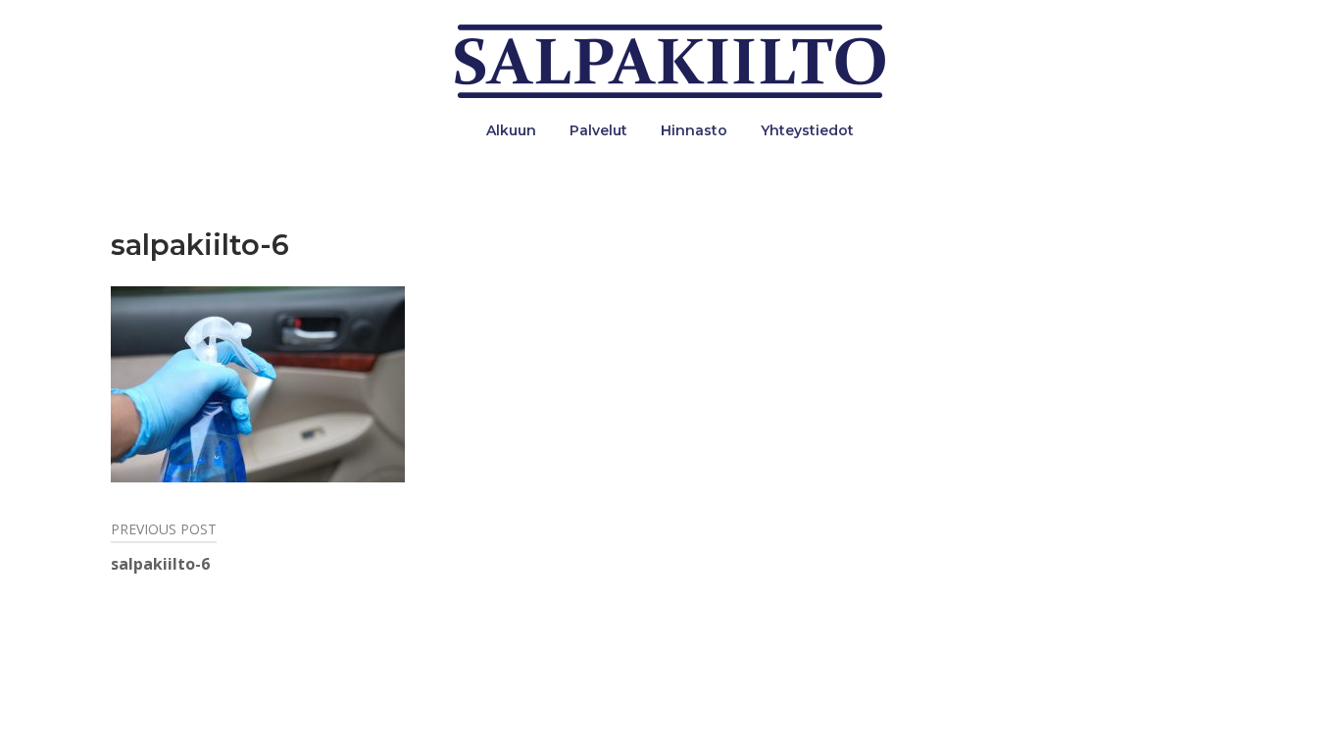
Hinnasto (694, 130)
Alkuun (511, 130)
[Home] (670, 60)
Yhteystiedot (807, 130)
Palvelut (598, 130)
